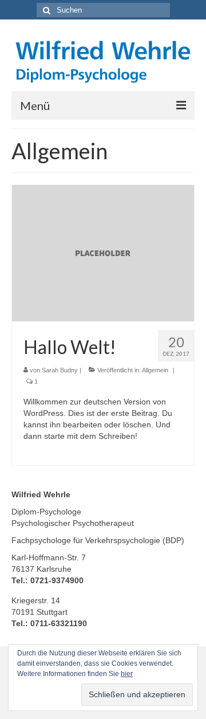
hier (127, 674)
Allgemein (155, 370)
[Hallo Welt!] (103, 252)
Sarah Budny (60, 370)
